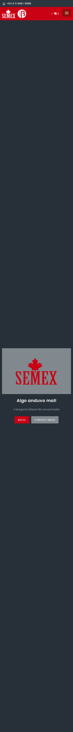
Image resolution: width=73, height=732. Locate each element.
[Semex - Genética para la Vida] (14, 14)
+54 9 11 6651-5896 (19, 3)
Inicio (22, 420)
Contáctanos (45, 420)
